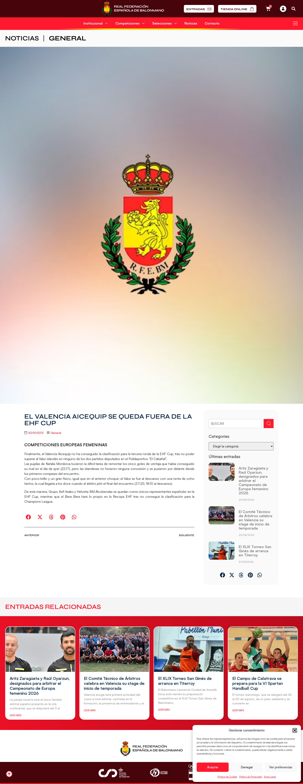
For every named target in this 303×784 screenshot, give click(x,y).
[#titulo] (9, 774)
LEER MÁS (15, 715)
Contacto (212, 23)
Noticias (190, 23)
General (67, 38)
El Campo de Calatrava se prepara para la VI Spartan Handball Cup (257, 683)
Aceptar (212, 767)
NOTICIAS (22, 38)
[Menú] (295, 23)
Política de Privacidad (250, 776)
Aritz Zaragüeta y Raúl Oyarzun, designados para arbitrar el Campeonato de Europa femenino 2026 (253, 480)
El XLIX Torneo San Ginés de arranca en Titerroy (255, 550)
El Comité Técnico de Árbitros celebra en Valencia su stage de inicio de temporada (255, 519)
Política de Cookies (227, 776)
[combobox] (235, 423)
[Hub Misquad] (283, 9)
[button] (295, 730)
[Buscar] (269, 423)
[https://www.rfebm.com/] (133, 8)
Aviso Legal (270, 776)
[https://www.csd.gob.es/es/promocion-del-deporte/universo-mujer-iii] (159, 772)
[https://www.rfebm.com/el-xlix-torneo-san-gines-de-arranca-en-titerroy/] (222, 553)
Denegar (247, 767)
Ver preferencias (280, 767)
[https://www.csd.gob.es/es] (114, 772)
